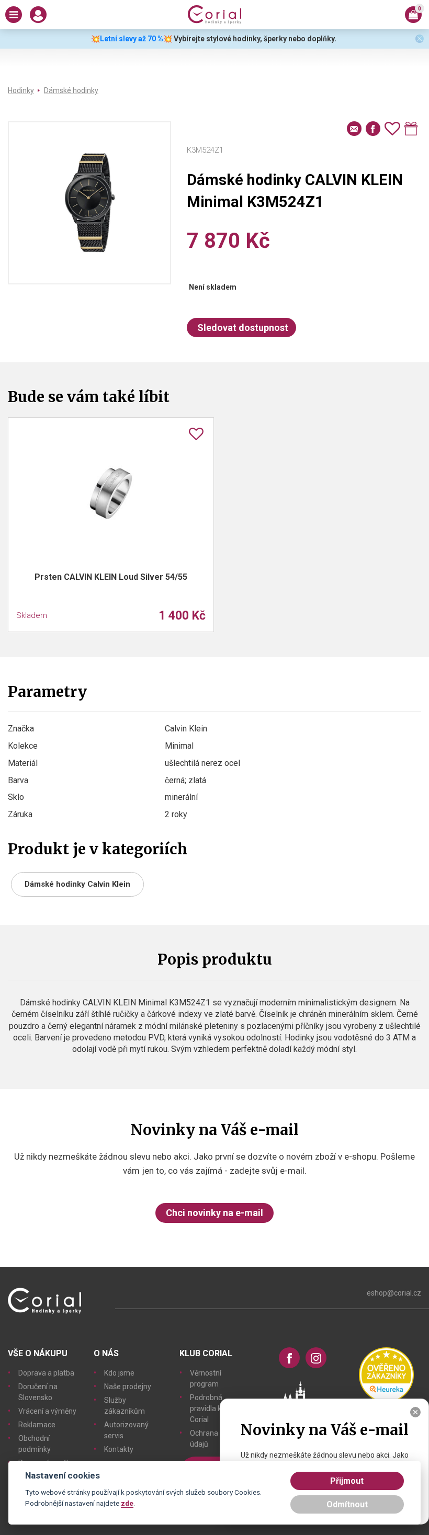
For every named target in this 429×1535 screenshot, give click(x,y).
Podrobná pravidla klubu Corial (212, 1408)
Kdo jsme (119, 1373)
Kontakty (118, 1449)
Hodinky (21, 90)
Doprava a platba (46, 1373)
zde (127, 1503)
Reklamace (36, 1425)
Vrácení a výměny (47, 1411)
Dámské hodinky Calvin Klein (77, 884)
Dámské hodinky (71, 90)
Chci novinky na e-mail (214, 1212)
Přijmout (347, 1481)
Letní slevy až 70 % (131, 39)
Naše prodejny (127, 1386)
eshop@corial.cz (394, 1293)
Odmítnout (347, 1504)
